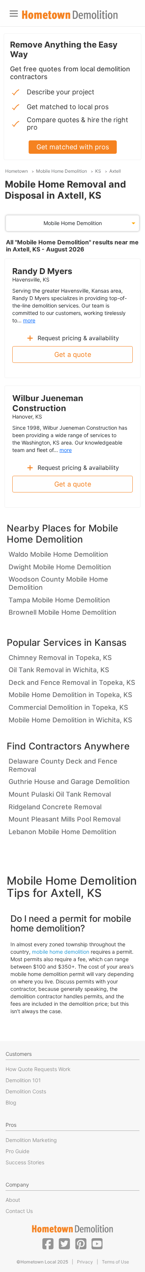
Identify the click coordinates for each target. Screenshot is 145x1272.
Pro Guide (17, 1151)
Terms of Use (115, 1262)
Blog (11, 1102)
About (13, 1200)
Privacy (85, 1262)
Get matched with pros (72, 147)
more (29, 320)
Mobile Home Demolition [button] (73, 223)
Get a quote (72, 354)
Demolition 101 (23, 1080)
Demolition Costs (26, 1091)
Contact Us (19, 1211)
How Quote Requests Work (38, 1069)
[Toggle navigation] (14, 13)
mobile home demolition (60, 952)
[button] (48, 1243)
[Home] (70, 14)
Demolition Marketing (31, 1140)
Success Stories (25, 1162)
